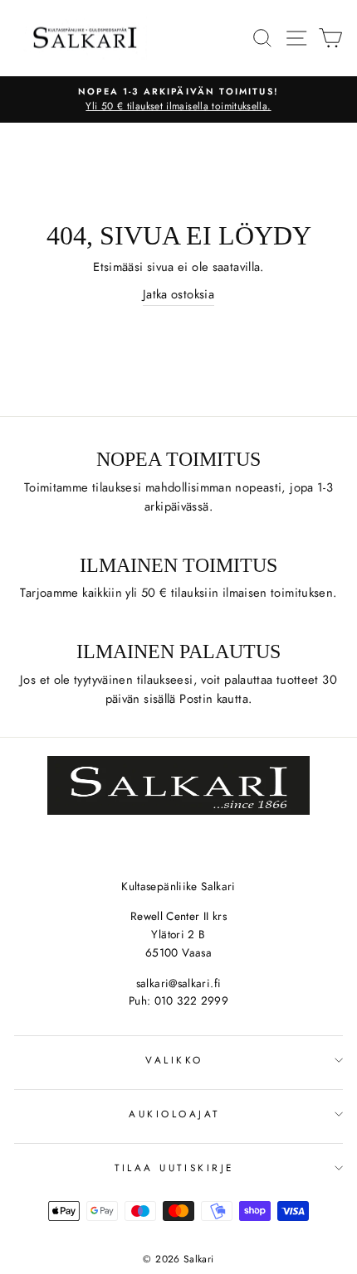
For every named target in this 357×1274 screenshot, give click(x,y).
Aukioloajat (174, 1114)
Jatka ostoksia (178, 294)
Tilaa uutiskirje (174, 1167)
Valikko (174, 1060)
